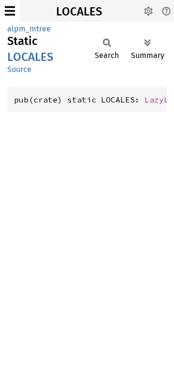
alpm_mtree (29, 28)
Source (19, 69)
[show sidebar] (10, 11)
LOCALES (79, 11)
